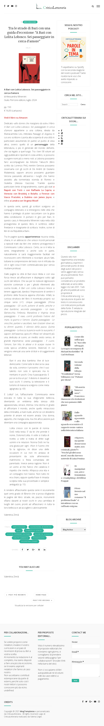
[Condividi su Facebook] (22, 549)
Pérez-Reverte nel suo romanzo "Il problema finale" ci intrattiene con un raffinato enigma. (73, 497)
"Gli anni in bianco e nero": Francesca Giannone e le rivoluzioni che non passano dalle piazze (73, 396)
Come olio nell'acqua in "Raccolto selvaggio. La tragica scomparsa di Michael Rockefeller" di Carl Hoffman (73, 346)
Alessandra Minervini (40, 527)
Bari (19, 531)
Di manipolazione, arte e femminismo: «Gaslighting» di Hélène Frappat (73, 473)
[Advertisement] (73, 195)
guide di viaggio (43, 534)
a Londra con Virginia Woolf (24, 200)
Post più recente (17, 595)
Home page (41, 595)
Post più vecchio (41, 600)
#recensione (30, 22)
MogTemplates (27, 711)
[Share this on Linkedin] (44, 549)
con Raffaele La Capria (38, 190)
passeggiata (39, 538)
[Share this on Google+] (33, 549)
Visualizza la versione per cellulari (29, 605)
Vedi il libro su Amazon (15, 117)
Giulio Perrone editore (18, 534)
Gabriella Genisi (34, 531)
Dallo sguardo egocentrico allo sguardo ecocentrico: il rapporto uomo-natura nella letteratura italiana (73, 421)
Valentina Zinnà (29, 541)
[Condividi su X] (28, 549)
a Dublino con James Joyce (36, 197)
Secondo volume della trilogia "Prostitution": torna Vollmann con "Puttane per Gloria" (72, 371)
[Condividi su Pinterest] (39, 549)
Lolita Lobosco (21, 538)
